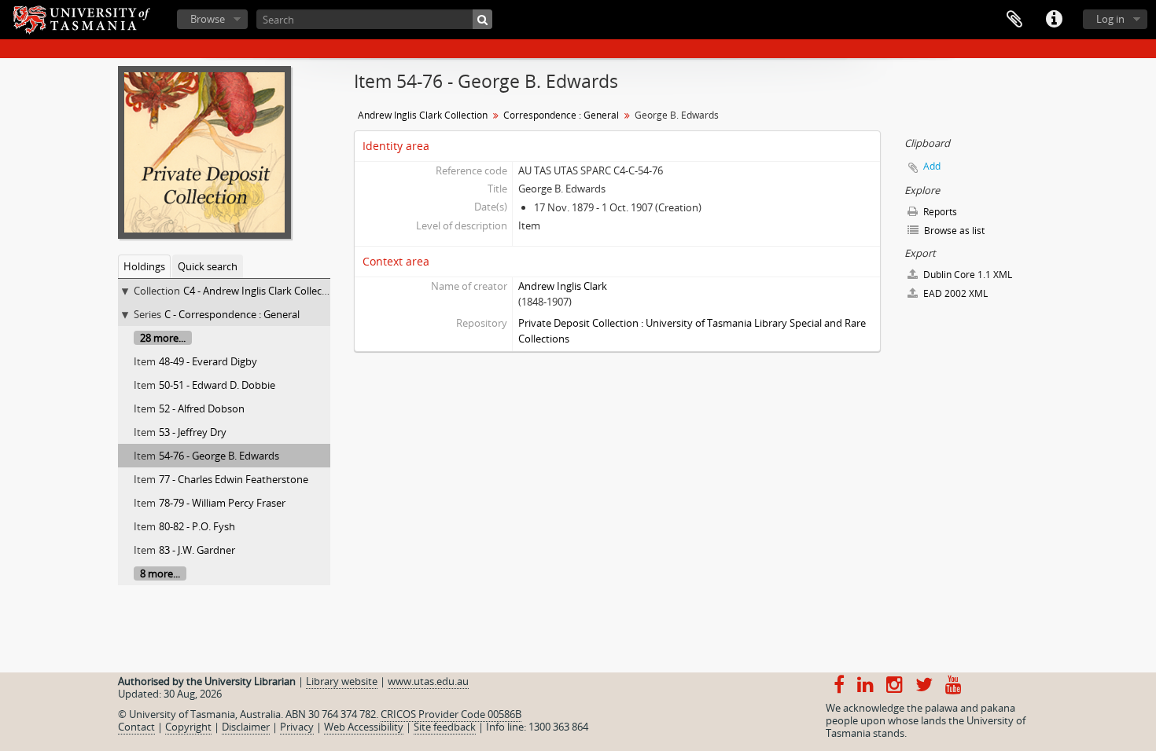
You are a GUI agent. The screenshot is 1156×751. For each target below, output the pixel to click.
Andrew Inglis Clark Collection (423, 115)
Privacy (297, 727)
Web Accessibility (363, 727)
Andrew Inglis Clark (562, 286)
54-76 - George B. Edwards (219, 456)
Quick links (1053, 19)
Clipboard (1014, 19)
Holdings (144, 266)
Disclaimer (246, 727)
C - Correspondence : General (232, 314)
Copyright (188, 727)
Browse (207, 19)
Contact (136, 727)
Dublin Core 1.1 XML (966, 274)
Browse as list (953, 230)
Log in (1110, 19)
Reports (939, 211)
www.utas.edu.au (428, 681)
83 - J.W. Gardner (197, 550)
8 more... (160, 573)
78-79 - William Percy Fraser (222, 503)
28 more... (163, 338)
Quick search (207, 266)
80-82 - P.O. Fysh (197, 526)
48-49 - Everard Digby (208, 361)
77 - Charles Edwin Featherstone (233, 479)
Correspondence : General (561, 115)
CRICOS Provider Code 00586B (451, 714)
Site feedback (445, 727)
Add (932, 166)
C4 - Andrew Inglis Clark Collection (262, 291)
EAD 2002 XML (954, 293)
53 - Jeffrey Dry (192, 432)
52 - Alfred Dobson (202, 408)
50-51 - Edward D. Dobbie (217, 385)
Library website (341, 681)
